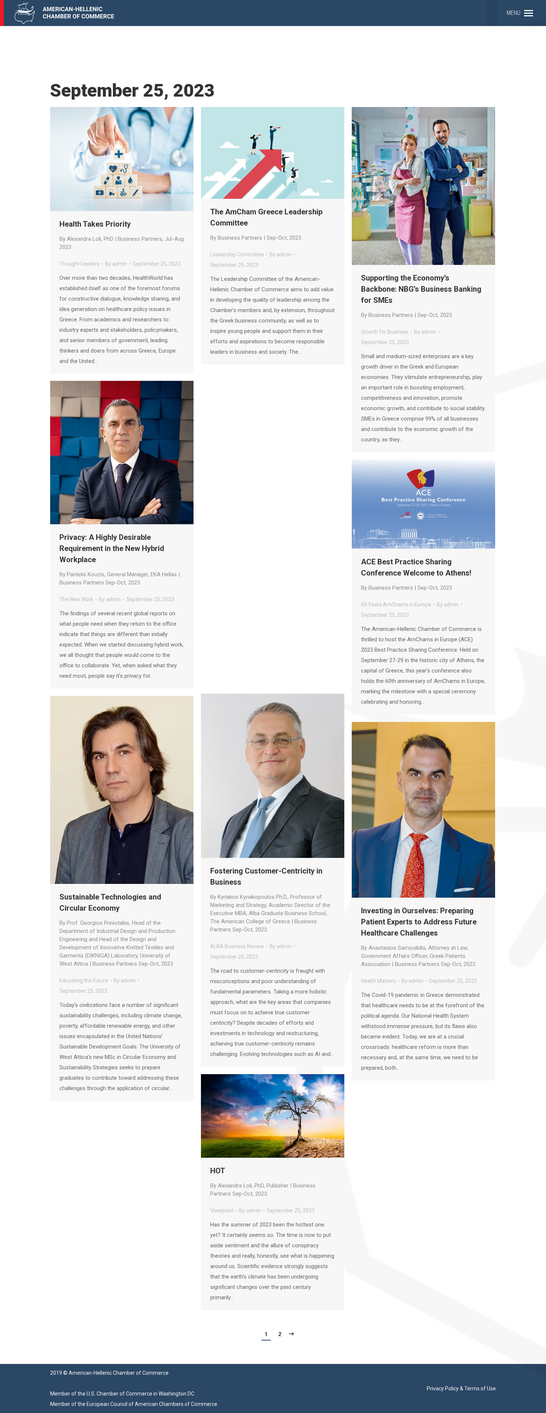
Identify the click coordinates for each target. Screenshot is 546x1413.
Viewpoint (222, 1210)
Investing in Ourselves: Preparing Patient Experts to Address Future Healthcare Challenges (419, 937)
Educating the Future (83, 980)
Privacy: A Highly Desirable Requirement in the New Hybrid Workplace (119, 559)
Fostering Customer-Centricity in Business (270, 899)
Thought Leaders (79, 264)
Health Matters (378, 981)
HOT (262, 1181)
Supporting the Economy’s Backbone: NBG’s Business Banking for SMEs (421, 295)
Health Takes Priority (121, 235)
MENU (513, 12)
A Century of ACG (255, 562)
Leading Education (231, 587)
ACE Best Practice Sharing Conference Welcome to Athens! (416, 574)
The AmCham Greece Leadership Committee (266, 224)
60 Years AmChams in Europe (396, 604)
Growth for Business (385, 332)
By (116, 264)
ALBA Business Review (237, 946)
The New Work (76, 599)
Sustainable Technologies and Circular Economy (117, 929)
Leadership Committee (237, 254)
